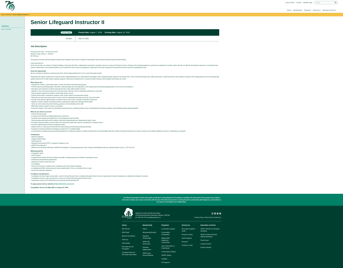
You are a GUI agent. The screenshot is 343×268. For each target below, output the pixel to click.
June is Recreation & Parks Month (168, 247)
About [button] (124, 225)
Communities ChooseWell (165, 233)
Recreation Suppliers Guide (188, 230)
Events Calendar (206, 247)
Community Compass (168, 229)
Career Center (289, 2)
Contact (298, 2)
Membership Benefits (149, 232)
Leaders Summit (206, 244)
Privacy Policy (199, 217)
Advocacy (125, 239)
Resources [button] (186, 225)
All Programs (165, 262)
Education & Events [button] (208, 225)
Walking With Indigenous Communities (165, 240)
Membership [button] (147, 225)
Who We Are (126, 229)
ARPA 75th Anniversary (146, 243)
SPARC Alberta (166, 255)
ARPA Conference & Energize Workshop (210, 230)
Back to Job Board (6, 29)
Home (2, 14)
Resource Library (187, 234)
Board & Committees (128, 236)
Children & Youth (187, 245)
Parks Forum (205, 240)
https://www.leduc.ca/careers (64, 184)
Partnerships (126, 243)
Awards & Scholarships (147, 237)
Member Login (307, 2)
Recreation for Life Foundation (128, 248)
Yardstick (164, 259)
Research (185, 241)
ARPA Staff (125, 232)
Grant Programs (187, 238)
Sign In (145, 229)
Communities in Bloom (168, 251)
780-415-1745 (142, 217)
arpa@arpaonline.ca (154, 217)
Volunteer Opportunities (147, 248)
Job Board (8, 14)
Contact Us (217, 217)
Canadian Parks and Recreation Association (129, 253)
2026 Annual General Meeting (148, 254)
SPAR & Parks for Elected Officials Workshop (209, 235)
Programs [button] (165, 225)
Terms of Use (209, 217)
